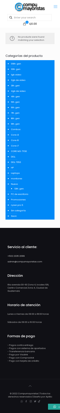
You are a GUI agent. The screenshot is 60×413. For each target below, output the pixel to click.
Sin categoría (18, 210)
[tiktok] (39, 401)
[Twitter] (35, 401)
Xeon (14, 216)
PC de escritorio (19, 194)
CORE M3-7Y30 (19, 151)
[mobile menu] (55, 6)
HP (12, 167)
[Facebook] (26, 401)
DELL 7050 (16, 162)
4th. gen (15, 96)
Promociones (18, 199)
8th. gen (15, 118)
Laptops (15, 173)
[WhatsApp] (22, 401)
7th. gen (15, 113)
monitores (16, 178)
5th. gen (15, 102)
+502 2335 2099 (16, 256)
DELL (13, 156)
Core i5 (15, 140)
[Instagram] (30, 401)
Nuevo (14, 184)
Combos (15, 129)
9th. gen (15, 123)
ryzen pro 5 (17, 205)
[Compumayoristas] (30, 7)
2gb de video (18, 80)
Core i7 (15, 145)
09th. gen (16, 63)
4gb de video (18, 91)
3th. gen (15, 85)
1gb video (16, 74)
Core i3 (15, 134)
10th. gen (15, 69)
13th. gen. (19, 188)
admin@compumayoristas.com (25, 261)
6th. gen (15, 107)
